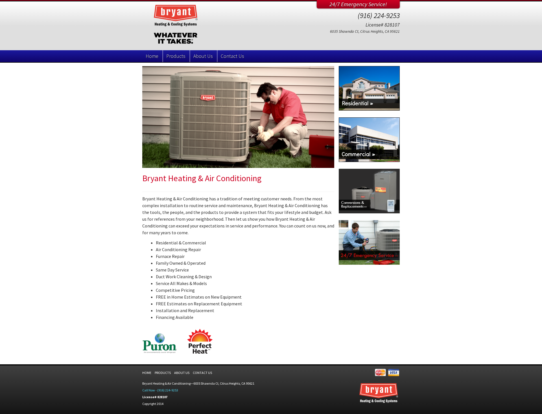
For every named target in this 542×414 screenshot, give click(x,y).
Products (175, 56)
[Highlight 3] (369, 191)
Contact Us (232, 56)
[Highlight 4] (369, 242)
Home (152, 56)
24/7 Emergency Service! (358, 4)
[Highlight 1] (369, 88)
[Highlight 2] (369, 139)
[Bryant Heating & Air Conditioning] (194, 25)
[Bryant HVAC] (238, 117)
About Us (203, 56)
